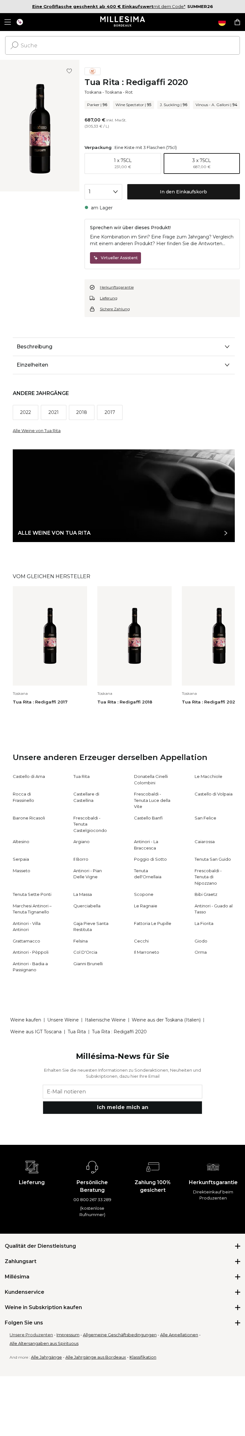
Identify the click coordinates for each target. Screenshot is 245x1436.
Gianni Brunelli (88, 963)
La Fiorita (204, 923)
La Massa (82, 894)
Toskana (93, 92)
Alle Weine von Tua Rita (37, 430)
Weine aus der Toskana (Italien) (166, 1020)
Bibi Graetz (206, 894)
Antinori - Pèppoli (30, 952)
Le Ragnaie (145, 905)
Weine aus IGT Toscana (36, 1032)
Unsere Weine (63, 1020)
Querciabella (86, 905)
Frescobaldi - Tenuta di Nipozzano (208, 877)
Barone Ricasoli (29, 817)
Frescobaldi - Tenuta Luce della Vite (152, 800)
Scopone (143, 894)
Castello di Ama (29, 776)
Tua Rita (81, 776)
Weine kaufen (25, 1020)
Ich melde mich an (122, 1107)
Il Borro (80, 859)
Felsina (80, 940)
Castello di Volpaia (214, 793)
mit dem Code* (108, 6)
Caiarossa (205, 841)
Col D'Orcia (85, 952)
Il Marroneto (146, 952)
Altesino (21, 841)
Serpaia (21, 859)
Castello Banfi (148, 817)
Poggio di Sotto (150, 859)
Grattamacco (26, 940)
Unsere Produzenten (31, 1334)
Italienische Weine (105, 1020)
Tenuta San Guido (213, 859)
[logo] (123, 22)
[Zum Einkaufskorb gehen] (237, 22)
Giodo (201, 940)
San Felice (205, 817)
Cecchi (141, 940)
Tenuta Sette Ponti (32, 894)
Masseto (21, 870)
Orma (201, 952)
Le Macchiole (208, 776)
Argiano (81, 841)
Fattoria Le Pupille (152, 923)
